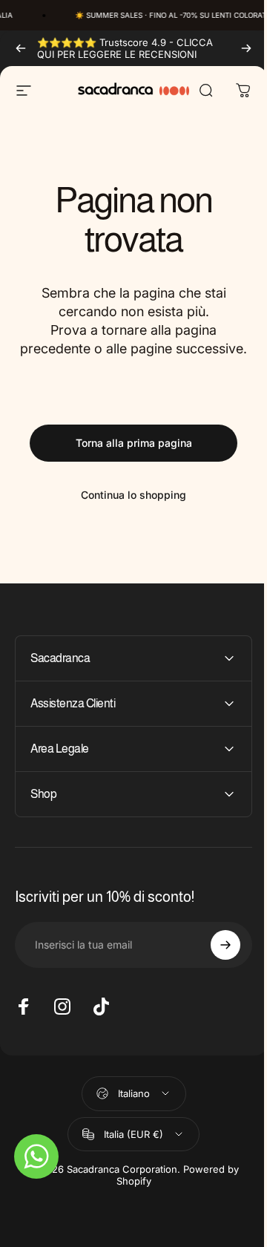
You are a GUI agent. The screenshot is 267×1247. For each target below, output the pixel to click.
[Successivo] (246, 48)
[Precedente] (20, 48)
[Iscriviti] (214, 964)
